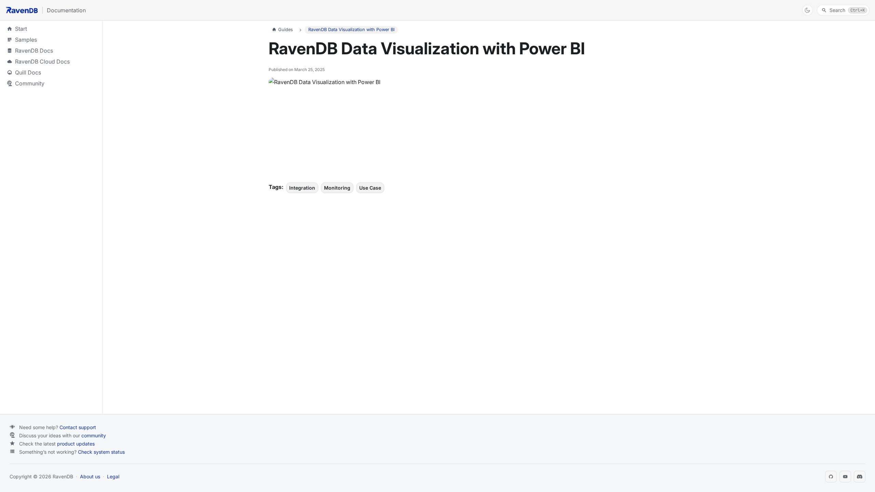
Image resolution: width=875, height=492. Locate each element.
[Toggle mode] (807, 10)
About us (90, 476)
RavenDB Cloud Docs (51, 61)
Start (21, 28)
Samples (51, 39)
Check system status (101, 452)
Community (29, 83)
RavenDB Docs (51, 50)
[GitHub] (831, 476)
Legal (113, 476)
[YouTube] (845, 476)
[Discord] (859, 476)
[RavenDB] (21, 10)
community (93, 435)
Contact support (77, 427)
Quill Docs (51, 72)
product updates (76, 444)
